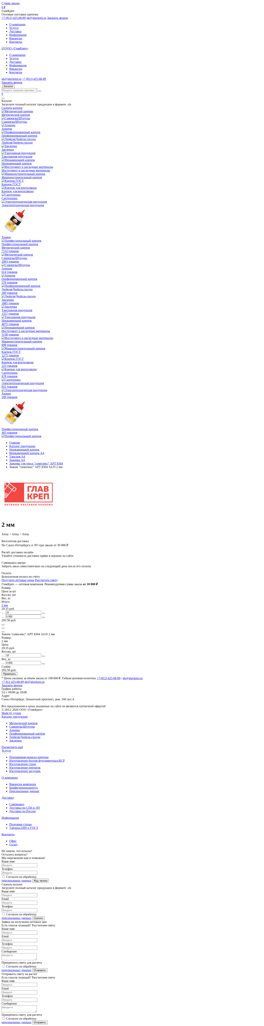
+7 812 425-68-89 (13, 681)
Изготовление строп (22, 764)
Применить (9, 673)
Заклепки (15, 740)
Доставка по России (22, 811)
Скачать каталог (12, 107)
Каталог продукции (15, 716)
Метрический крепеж (23, 723)
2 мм (5, 605)
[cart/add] (3, 624)
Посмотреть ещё (12, 747)
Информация (17, 34)
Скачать (38, 918)
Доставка (15, 31)
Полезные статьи (20, 824)
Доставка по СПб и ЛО (24, 807)
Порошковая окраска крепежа (29, 757)
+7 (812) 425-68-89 (14, 18)
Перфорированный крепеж (27, 733)
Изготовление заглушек (25, 771)
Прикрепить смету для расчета (22, 962)
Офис (13, 841)
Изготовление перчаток (25, 767)
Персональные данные (24, 791)
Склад (13, 844)
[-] (3, 613)
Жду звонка (40, 880)
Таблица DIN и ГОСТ (23, 827)
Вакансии (15, 38)
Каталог (8, 86)
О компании (17, 24)
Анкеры (14, 730)
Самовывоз (16, 804)
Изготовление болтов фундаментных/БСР (37, 760)
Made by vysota (11, 713)
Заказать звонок (57, 18)
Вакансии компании (22, 784)
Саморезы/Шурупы (22, 726)
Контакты (15, 41)
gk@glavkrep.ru (36, 18)
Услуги (14, 28)
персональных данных (16, 880)
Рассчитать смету (46, 580)
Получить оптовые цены (18, 580)
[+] (43, 613)
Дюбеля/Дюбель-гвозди (24, 737)
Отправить (40, 970)
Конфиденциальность (23, 787)
